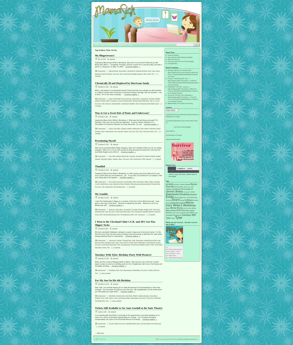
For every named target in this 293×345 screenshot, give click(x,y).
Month (187, 171)
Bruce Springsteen (126, 98)
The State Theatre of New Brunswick (151, 323)
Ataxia (110, 98)
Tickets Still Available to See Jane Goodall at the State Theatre (128, 308)
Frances (111, 298)
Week (181, 171)
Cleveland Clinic (126, 240)
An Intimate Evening (176, 93)
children (169, 189)
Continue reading (133, 66)
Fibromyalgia (140, 182)
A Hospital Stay (172, 63)
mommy (126, 131)
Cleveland (151, 98)
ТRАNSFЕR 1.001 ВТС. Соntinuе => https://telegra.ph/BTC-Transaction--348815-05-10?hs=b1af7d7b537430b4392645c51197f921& (183, 89)
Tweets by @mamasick (173, 139)
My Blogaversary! (105, 55)
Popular (171, 169)
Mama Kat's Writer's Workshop (103, 74)
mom (115, 131)
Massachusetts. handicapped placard (141, 184)
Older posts (99, 333)
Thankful (100, 166)
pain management (125, 244)
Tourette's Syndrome (173, 215)
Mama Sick (103, 339)
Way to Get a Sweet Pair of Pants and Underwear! (122, 113)
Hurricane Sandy (127, 101)
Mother (194, 208)
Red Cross (108, 103)
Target (141, 131)
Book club (112, 209)
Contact (130, 45)
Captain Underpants (143, 296)
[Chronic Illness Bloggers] (182, 127)
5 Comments (151, 214)
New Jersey (116, 74)
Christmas (123, 128)
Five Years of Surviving (186, 103)
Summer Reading (173, 55)
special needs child (177, 213)
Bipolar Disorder (113, 71)
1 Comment (98, 106)
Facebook (102, 101)
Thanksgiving (109, 187)
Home (97, 45)
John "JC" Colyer (154, 101)
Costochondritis (127, 182)
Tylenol (104, 247)
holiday (146, 182)
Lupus (111, 184)
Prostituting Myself (105, 140)
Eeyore (103, 298)
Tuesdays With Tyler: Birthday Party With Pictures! (123, 254)
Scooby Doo (149, 298)
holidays (146, 128)
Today (175, 171)
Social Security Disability (128, 103)
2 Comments (131, 187)
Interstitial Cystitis (110, 242)
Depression (172, 194)
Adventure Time (120, 296)
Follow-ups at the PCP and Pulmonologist (181, 61)
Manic (135, 242)
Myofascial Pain (155, 184)
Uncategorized (101, 71)
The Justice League (148, 131)
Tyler (152, 74)
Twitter (173, 218)
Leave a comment (106, 273)
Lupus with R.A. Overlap (126, 242)
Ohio (121, 74)
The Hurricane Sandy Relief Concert (149, 103)
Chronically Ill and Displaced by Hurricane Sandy (122, 83)
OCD (178, 210)
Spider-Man (157, 298)
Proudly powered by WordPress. (168, 339)
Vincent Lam (141, 214)
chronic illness (123, 71)
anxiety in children (179, 184)
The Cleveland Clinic (119, 187)
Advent (111, 128)
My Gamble (101, 194)
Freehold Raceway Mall (150, 240)
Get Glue (120, 101)
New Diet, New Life (174, 59)
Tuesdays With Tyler (153, 270)
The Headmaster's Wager (127, 214)
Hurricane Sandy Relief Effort (141, 101)
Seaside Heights (116, 103)
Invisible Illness (104, 184)
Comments (181, 169)
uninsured (148, 159)
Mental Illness (142, 242)
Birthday (135, 296)
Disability (157, 98)
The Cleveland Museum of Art (111, 214)
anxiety (170, 184)
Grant (153, 71)
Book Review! (110, 45)
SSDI (144, 74)
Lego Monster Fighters (124, 298)
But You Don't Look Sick (116, 182)
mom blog (120, 131)
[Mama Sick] (146, 23)
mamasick (112, 59)
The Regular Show (100, 301)
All (193, 171)
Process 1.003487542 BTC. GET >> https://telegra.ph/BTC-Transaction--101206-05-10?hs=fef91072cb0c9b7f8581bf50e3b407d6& (182, 81)
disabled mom (136, 128)
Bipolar (188, 184)
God (170, 200)
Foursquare (114, 101)
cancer (188, 187)
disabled (97, 101)
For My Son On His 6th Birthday (113, 280)
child (192, 187)
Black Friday (125, 156)
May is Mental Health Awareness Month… (181, 57)
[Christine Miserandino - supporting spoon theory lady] (182, 123)
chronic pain (112, 240)
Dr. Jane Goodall (113, 323)
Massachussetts (128, 270)
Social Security (137, 159)
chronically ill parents (141, 71)
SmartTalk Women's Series (133, 323)
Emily (149, 71)
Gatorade (97, 159)
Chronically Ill (131, 71)
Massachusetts (110, 131)
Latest (189, 169)
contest (192, 192)
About (103, 45)
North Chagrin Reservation (123, 211)
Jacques (158, 71)
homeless (115, 159)
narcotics (158, 242)
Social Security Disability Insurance (132, 74)
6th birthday (112, 270)
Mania (168, 208)
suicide (149, 74)
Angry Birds (116, 128)
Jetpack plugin (173, 174)
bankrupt (118, 156)
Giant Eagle (104, 159)
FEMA (108, 101)
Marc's (103, 131)
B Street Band (117, 98)
